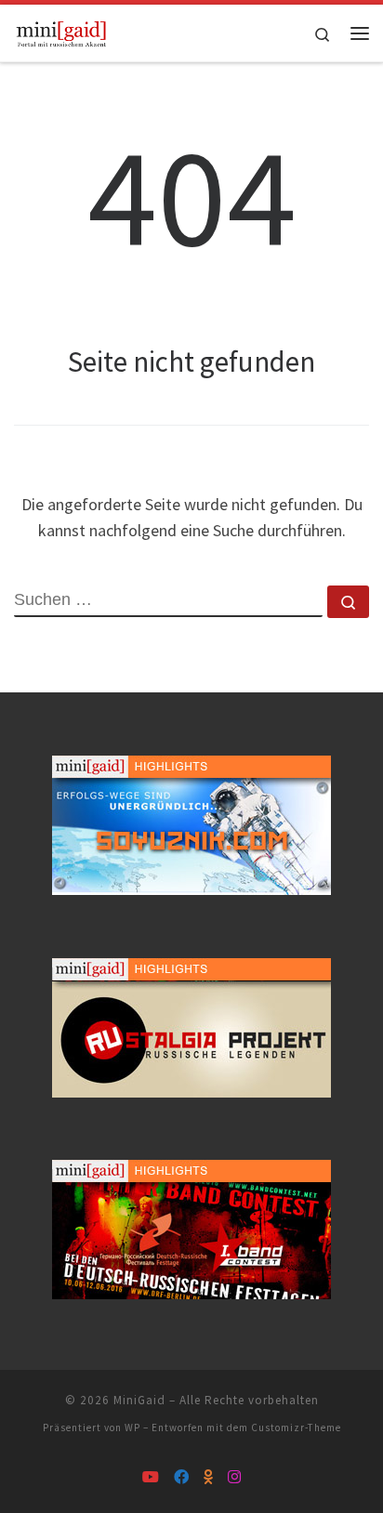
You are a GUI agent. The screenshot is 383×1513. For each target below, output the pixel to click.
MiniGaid (139, 1400)
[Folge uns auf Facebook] (181, 1477)
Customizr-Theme (296, 1427)
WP (132, 1427)
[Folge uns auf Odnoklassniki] (208, 1477)
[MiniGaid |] (62, 31)
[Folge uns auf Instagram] (234, 1477)
